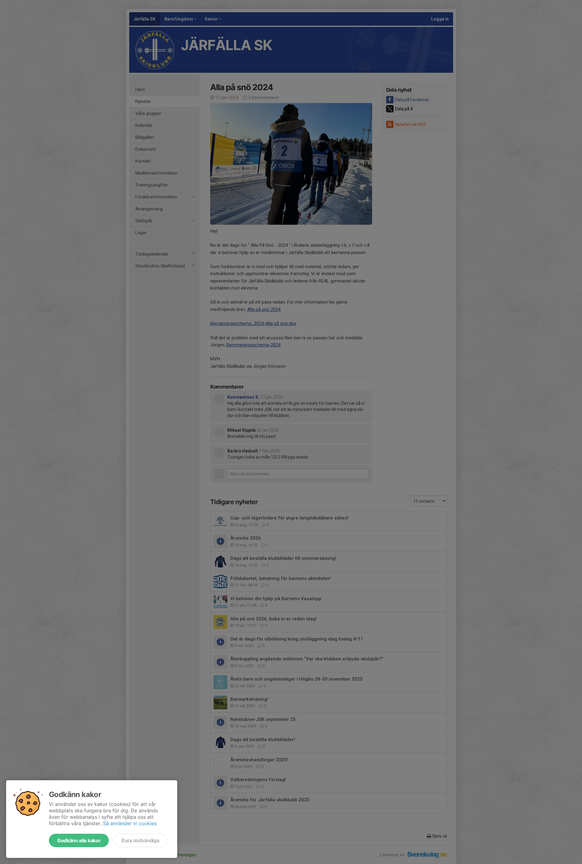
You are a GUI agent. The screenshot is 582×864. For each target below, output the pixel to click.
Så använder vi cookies (130, 823)
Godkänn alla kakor (79, 840)
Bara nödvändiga (140, 840)
